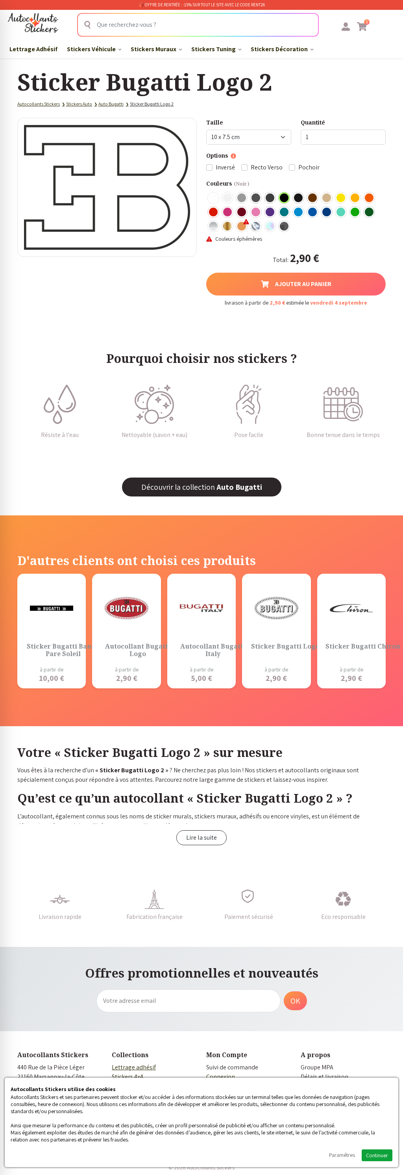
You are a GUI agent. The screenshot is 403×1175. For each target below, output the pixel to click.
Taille (214, 122)
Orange (369, 198)
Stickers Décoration (280, 49)
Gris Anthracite (270, 198)
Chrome (256, 226)
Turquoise (284, 212)
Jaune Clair (341, 198)
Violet (270, 212)
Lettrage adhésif (134, 1067)
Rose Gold (242, 226)
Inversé (225, 167)
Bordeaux (242, 212)
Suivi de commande (232, 1067)
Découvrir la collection (201, 487)
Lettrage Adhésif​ (33, 49)
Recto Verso (267, 167)
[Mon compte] (346, 26)
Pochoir (309, 167)
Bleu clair (299, 212)
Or (228, 226)
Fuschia (228, 212)
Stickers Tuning (214, 49)
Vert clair (355, 212)
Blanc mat (228, 198)
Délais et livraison (324, 1077)
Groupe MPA (317, 1067)
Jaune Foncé (355, 198)
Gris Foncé (256, 198)
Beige (327, 198)
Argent (214, 226)
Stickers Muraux (154, 49)
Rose (256, 212)
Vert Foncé (369, 212)
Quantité (313, 122)
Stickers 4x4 (127, 1077)
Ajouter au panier (303, 284)
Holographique (270, 226)
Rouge (214, 212)
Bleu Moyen (313, 212)
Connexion (220, 1077)
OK (295, 1001)
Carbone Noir (284, 226)
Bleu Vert (341, 212)
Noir (284, 198)
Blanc (214, 198)
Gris (242, 198)
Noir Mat (299, 198)
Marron (313, 198)
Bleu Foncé (327, 212)
